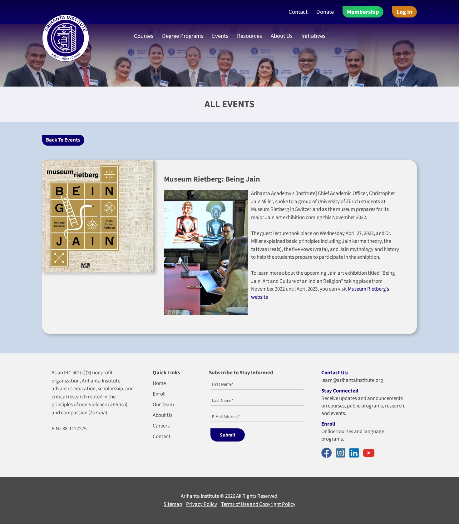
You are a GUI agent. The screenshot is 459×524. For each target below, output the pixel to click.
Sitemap (173, 504)
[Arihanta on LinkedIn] (355, 453)
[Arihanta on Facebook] (328, 453)
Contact (298, 12)
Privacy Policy (201, 504)
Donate (325, 12)
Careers (161, 426)
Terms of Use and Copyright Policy (258, 504)
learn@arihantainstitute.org (352, 380)
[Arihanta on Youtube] (370, 453)
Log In (404, 12)
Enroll (159, 394)
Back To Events (63, 140)
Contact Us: (334, 373)
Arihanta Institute (200, 496)
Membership (363, 12)
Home (159, 383)
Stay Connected (339, 391)
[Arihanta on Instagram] (342, 453)
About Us (162, 415)
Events (220, 36)
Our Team (163, 404)
